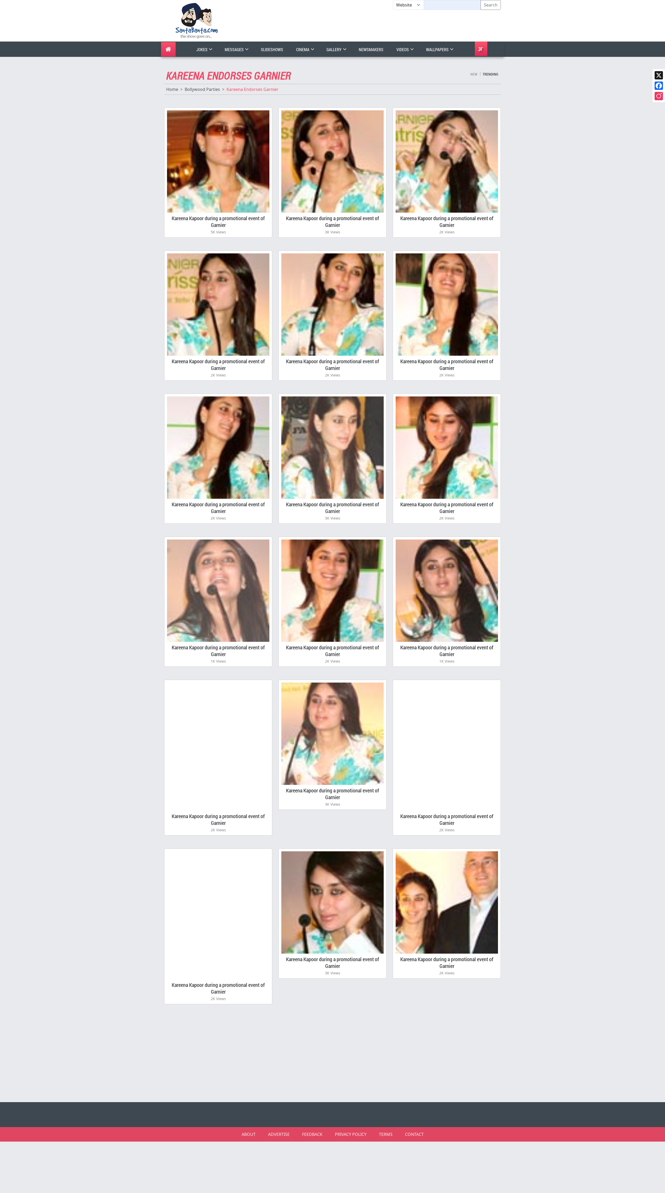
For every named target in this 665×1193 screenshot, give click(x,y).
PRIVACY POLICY (351, 1134)
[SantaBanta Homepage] (196, 20)
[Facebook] (659, 85)
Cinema (303, 49)
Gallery (334, 49)
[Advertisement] (392, 25)
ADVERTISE (279, 1134)
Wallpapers (437, 49)
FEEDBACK (312, 1134)
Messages (234, 49)
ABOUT (249, 1134)
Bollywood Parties (202, 89)
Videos (403, 49)
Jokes (202, 49)
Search (490, 5)
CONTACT (414, 1134)
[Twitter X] (659, 75)
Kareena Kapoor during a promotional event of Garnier (218, 221)
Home (172, 89)
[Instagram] (659, 96)
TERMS (386, 1134)
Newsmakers (371, 49)
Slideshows (272, 49)
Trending (490, 74)
